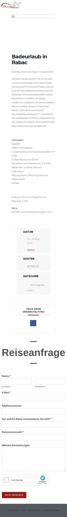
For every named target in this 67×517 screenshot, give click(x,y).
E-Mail (6, 392)
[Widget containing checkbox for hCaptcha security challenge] (25, 480)
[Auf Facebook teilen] (33, 323)
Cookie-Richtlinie (51, 510)
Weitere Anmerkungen (16, 445)
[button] (63, 4)
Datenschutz (34, 510)
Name (6, 376)
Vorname (6, 386)
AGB (23, 510)
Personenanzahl (13, 432)
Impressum (13, 510)
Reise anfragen (14, 495)
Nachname (40, 386)
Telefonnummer (12, 405)
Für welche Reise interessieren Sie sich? (27, 419)
